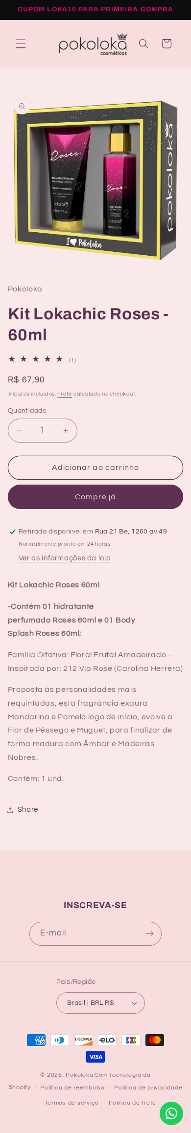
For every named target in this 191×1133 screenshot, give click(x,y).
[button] (20, 43)
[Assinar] (150, 934)
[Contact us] (171, 1113)
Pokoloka (79, 1075)
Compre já (95, 497)
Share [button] (28, 809)
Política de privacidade (148, 1087)
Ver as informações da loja (65, 558)
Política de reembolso (72, 1087)
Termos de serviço (72, 1103)
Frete (64, 394)
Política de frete (133, 1103)
